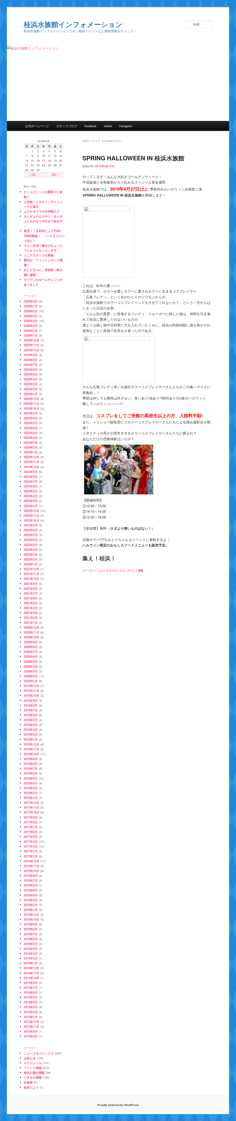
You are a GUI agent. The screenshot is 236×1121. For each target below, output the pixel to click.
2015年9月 (31, 924)
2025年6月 (31, 369)
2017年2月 (31, 851)
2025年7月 (31, 364)
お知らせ (30, 1058)
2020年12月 (31, 627)
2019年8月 (31, 705)
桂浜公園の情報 (34, 1072)
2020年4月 (31, 666)
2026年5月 (31, 316)
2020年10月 (31, 637)
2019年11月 (31, 690)
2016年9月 (31, 875)
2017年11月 (31, 807)
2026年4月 (31, 321)
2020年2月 (31, 676)
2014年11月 (31, 973)
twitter (108, 126)
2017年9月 (31, 817)
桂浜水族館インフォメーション (73, 24)
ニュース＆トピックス (111, 570)
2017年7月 (31, 827)
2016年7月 (31, 880)
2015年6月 (31, 939)
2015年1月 (31, 963)
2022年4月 (31, 549)
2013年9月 (31, 1031)
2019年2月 (31, 734)
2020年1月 (31, 681)
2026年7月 (31, 306)
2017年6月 (31, 832)
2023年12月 (31, 457)
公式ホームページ (37, 126)
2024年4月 (31, 437)
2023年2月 (31, 501)
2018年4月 (31, 783)
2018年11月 (31, 749)
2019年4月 (31, 724)
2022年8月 (31, 530)
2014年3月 (31, 1007)
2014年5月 (31, 997)
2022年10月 (31, 520)
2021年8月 (31, 588)
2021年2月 (31, 617)
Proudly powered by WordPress (118, 1105)
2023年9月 (31, 472)
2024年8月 (31, 418)
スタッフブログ (66, 126)
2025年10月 (31, 350)
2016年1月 (31, 909)
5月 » (55, 175)
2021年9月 (31, 583)
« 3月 (32, 175)
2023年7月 (31, 481)
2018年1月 (31, 797)
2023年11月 (31, 462)
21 (26, 165)
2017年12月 (31, 802)
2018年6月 (31, 773)
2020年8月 (31, 647)
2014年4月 (31, 1002)
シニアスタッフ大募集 (39, 255)
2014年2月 (31, 1012)
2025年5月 (31, 374)
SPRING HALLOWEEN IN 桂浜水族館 (133, 158)
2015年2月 (31, 958)
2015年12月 (31, 914)
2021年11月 (31, 574)
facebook (90, 126)
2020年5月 (31, 661)
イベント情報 (135, 570)
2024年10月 (31, 408)
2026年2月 (31, 330)
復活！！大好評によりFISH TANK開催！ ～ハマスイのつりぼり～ (44, 236)
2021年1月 (31, 622)
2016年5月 (31, 890)
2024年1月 (31, 452)
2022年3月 (31, 554)
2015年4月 (31, 948)
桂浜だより (31, 1087)
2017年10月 (31, 812)
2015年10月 (31, 919)
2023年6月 (31, 486)
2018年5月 (31, 778)
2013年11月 (31, 1026)
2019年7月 (31, 710)
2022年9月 (31, 525)
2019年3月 (31, 729)
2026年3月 (31, 325)
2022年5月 (31, 545)
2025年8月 (31, 360)
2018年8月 (31, 763)
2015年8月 (31, 929)
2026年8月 (31, 301)
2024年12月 (31, 398)
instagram (125, 126)
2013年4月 (31, 1036)
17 (43, 160)
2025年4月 (31, 379)
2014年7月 (31, 987)
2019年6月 (31, 715)
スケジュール (33, 1063)
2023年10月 (31, 467)
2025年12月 (31, 340)
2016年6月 (31, 885)
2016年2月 (31, 905)
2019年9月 (31, 700)
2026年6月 (31, 311)
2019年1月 (31, 739)
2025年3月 (31, 384)
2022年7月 (31, 535)
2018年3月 (31, 788)
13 (60, 156)
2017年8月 (31, 822)
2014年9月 (31, 982)
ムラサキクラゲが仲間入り (42, 211)
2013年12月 (31, 1021)
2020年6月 (31, 656)
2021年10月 (31, 578)
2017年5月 (31, 836)
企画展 (28, 1082)
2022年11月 (31, 515)
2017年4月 (31, 841)
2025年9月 (31, 355)
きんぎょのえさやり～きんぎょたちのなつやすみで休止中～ (43, 221)
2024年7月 (31, 423)
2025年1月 (31, 394)
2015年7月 (31, 934)
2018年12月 (31, 744)
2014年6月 (31, 992)
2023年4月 (31, 496)
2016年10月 (31, 871)
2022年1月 (31, 564)
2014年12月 (31, 968)
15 (32, 160)
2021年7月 (31, 593)
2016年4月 (31, 895)
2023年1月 (31, 506)
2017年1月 (31, 856)
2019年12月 (31, 686)
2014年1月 (31, 1017)
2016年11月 (31, 866)
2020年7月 (31, 651)
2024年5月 (31, 433)
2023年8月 (31, 476)
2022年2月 (31, 559)
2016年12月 (31, 861)
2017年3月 (31, 846)
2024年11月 (31, 403)
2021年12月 (31, 569)
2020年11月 (31, 632)
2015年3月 (31, 953)
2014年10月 (31, 978)
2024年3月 (31, 442)
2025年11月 (31, 345)
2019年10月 (31, 695)
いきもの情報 (33, 1077)
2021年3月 (31, 612)
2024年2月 (31, 447)
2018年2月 (31, 793)
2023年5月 (31, 491)
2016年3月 (31, 900)
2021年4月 (31, 608)
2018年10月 (31, 754)
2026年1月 (31, 335)
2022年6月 (31, 539)
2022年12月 (31, 510)
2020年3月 (31, 671)
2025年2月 (31, 389)
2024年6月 (31, 428)
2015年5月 (31, 944)
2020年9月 (31, 642)
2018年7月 (31, 768)
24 (43, 165)
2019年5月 (31, 720)
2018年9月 (31, 759)
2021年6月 (31, 598)
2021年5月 (31, 603)
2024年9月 (31, 413)
